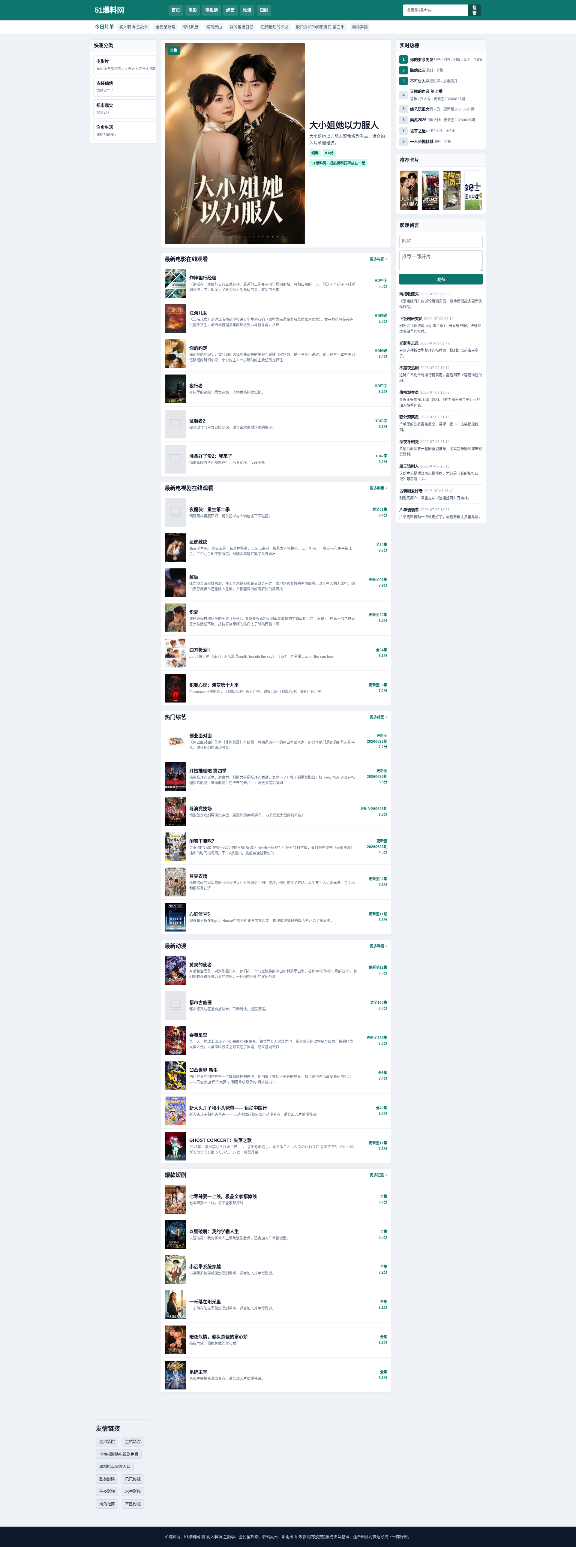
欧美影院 (107, 1479)
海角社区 (107, 1504)
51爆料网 (109, 10)
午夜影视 (107, 1491)
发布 (441, 279)
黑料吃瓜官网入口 (114, 1466)
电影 (192, 10)
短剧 (264, 10)
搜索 (474, 10)
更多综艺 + (378, 717)
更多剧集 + (378, 488)
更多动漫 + (378, 946)
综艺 (230, 10)
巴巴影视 (133, 1479)
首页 (176, 10)
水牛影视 (133, 1491)
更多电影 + (378, 259)
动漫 (247, 10)
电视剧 (211, 10)
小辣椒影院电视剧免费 (118, 1454)
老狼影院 (107, 1441)
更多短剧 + (378, 1175)
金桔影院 (133, 1441)
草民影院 (133, 1504)
